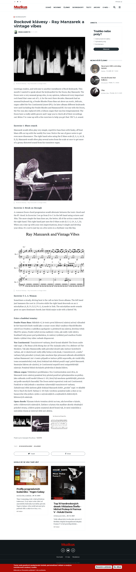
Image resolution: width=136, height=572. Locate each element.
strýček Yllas (105, 93)
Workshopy (78, 7)
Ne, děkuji (117, 567)
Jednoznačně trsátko (102, 39)
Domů (48, 7)
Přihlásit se (118, 1)
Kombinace (99, 44)
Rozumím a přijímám (103, 567)
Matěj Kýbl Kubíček (24, 495)
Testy (88, 7)
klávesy (38, 446)
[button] (31, 454)
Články (66, 7)
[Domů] (20, 7)
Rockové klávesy (26, 446)
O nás (105, 7)
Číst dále (19, 511)
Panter (103, 71)
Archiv (97, 7)
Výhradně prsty (100, 41)
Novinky (57, 7)
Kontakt (60, 557)
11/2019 (39, 438)
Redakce (75, 557)
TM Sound (104, 82)
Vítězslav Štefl (60, 516)
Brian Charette (24, 32)
